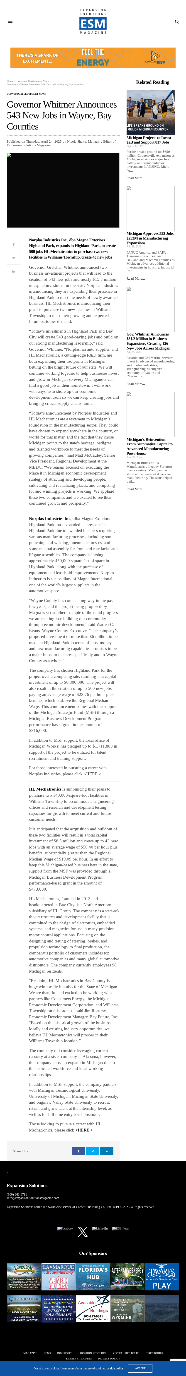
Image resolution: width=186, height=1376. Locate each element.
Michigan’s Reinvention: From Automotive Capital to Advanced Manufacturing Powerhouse (150, 446)
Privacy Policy (109, 1358)
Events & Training (79, 1358)
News (47, 1353)
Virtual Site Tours (126, 1353)
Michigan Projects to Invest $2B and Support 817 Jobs (149, 140)
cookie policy (115, 1368)
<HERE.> (92, 774)
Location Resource (92, 1353)
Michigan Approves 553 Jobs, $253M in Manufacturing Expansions (150, 238)
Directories (154, 1353)
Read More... (136, 178)
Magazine (30, 1353)
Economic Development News (26, 94)
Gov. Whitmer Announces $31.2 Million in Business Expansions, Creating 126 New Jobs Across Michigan (148, 341)
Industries (64, 1353)
